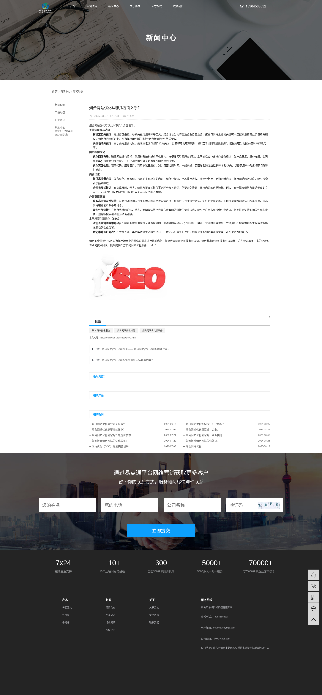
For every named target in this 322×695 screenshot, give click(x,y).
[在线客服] (313, 575)
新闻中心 (113, 6)
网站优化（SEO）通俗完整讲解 (110, 446)
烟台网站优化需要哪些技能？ (109, 429)
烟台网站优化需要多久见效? (108, 424)
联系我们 (178, 6)
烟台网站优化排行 (126, 330)
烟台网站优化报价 (101, 330)
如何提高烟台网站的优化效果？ (110, 440)
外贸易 (66, 615)
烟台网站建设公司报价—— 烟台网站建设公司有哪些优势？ (136, 349)
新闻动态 (78, 91)
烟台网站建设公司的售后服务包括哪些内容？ (128, 360)
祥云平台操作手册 (64, 131)
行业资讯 (60, 120)
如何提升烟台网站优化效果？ (203, 440)
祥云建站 (67, 607)
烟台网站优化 (193, 446)
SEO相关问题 (61, 134)
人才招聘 (156, 6)
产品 (72, 6)
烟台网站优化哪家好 (152, 330)
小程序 (66, 622)
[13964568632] (313, 586)
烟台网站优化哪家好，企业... (202, 429)
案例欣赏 (92, 6)
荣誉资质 (154, 615)
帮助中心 (60, 127)
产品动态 (60, 112)
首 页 (55, 91)
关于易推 (135, 6)
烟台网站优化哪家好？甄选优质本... (112, 435)
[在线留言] (313, 608)
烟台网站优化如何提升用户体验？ (205, 424)
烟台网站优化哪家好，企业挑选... (205, 435)
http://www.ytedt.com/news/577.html (118, 337)
